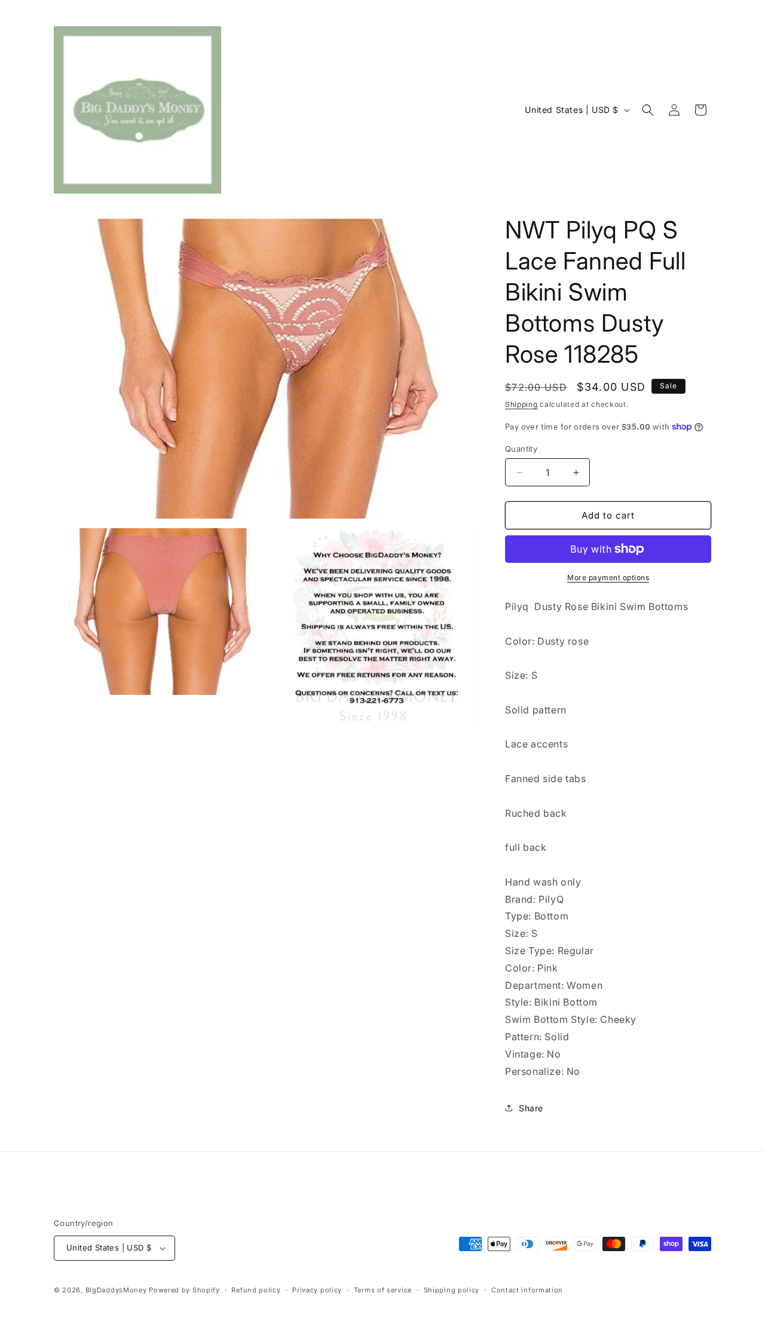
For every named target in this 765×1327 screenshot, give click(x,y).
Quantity (521, 448)
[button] (648, 110)
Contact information (527, 1290)
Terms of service (383, 1290)
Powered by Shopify (184, 1290)
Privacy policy (317, 1290)
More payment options (608, 577)
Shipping (521, 404)
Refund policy (255, 1290)
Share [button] (531, 1108)
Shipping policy (452, 1290)
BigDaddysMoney (116, 1290)
